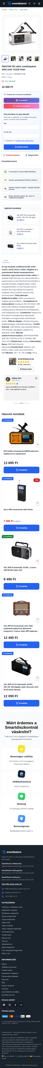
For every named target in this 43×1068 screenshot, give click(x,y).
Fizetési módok (7, 970)
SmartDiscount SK (8, 995)
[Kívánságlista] (34, 4)
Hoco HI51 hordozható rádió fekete (18, 509)
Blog (3, 982)
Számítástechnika (8, 932)
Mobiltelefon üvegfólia (9, 910)
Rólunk (4, 964)
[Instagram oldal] (9, 1005)
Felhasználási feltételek (10, 976)
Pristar (9, 77)
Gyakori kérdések (8, 986)
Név (5, 123)
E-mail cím (7, 132)
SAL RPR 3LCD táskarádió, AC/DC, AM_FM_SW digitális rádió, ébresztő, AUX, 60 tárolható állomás (21, 687)
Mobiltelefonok (7, 944)
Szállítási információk (9, 967)
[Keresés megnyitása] (30, 4)
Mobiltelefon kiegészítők (10, 913)
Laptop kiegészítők (8, 919)
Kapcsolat (5, 979)
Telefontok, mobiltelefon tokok (12, 907)
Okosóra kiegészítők (9, 916)
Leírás (6, 260)
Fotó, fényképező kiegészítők (12, 950)
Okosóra (5, 941)
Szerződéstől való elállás (10, 992)
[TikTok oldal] (15, 1005)
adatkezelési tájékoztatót (24, 141)
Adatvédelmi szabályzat (10, 973)
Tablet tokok (6, 922)
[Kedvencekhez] (37, 444)
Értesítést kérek (21, 147)
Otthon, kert (13, 9)
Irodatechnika (6, 935)
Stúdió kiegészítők (8, 947)
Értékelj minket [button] (26, 369)
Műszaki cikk (6, 938)
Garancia (5, 989)
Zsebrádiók (23, 9)
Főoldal (4, 9)
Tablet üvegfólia (7, 925)
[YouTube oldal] (21, 1005)
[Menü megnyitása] (4, 3)
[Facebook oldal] (4, 1005)
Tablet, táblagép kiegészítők (11, 929)
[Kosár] (39, 4)
